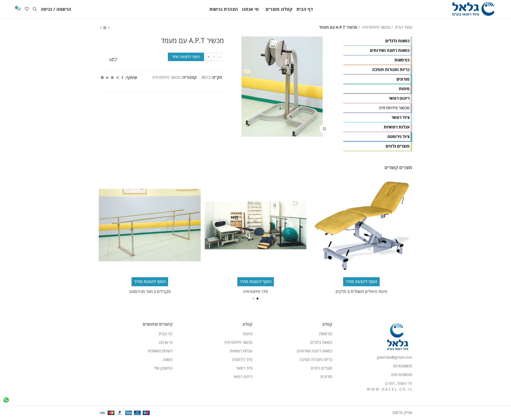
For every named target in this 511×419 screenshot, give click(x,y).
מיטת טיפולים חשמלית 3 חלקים (361, 291)
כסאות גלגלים (397, 40)
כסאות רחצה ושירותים (390, 50)
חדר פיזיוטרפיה (255, 291)
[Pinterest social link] (112, 77)
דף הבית (166, 333)
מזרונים (403, 79)
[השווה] (111, 60)
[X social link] (117, 77)
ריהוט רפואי (399, 98)
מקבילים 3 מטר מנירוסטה (150, 291)
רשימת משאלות (160, 351)
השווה (168, 359)
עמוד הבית (403, 27)
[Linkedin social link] (107, 77)
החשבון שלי (163, 368)
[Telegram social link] (102, 77)
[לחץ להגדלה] (324, 129)
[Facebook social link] (122, 77)
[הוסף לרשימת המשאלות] (115, 60)
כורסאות (402, 60)
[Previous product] (109, 28)
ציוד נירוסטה (398, 136)
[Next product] (101, 28)
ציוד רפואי (401, 117)
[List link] (375, 357)
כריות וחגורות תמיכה (391, 69)
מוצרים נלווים (398, 146)
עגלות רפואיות (397, 127)
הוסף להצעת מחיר (186, 56)
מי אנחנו (166, 342)
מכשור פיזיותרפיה (375, 27)
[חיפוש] (35, 9)
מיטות (404, 88)
